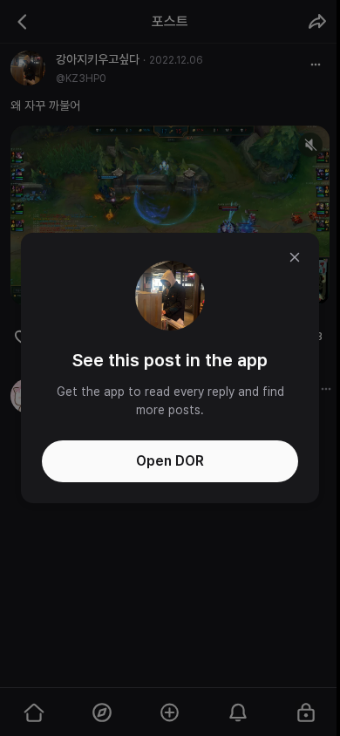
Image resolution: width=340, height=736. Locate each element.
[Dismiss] (295, 257)
